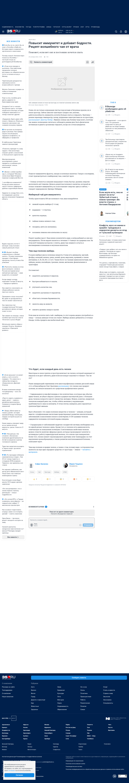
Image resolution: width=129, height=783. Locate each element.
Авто (33, 687)
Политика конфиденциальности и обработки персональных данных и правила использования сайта (95, 769)
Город (33, 697)
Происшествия (85, 697)
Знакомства (19, 27)
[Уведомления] (121, 31)
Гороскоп (56, 27)
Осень (32, 472)
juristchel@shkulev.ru (48, 762)
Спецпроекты (108, 703)
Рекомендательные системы (74, 766)
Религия (83, 706)
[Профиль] (125, 31)
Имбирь (56, 472)
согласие (11, 770)
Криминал (61, 690)
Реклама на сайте (8, 687)
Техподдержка (7, 690)
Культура (60, 693)
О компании (6, 693)
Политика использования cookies (75, 763)
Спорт (105, 687)
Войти (35, 525)
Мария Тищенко (76, 464)
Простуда (47, 472)
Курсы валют (67, 27)
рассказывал (63, 386)
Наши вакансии (7, 697)
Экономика (107, 700)
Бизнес (33, 690)
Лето (59, 697)
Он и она (83, 687)
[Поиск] (116, 31)
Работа (82, 700)
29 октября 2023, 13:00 (35, 57)
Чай (39, 472)
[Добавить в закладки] (87, 62)
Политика (83, 693)
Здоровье (34, 709)
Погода (28, 27)
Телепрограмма (39, 27)
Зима (59, 687)
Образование (62, 709)
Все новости (13, 41)
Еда (32, 703)
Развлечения (85, 703)
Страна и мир (108, 693)
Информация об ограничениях (74, 761)
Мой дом (60, 700)
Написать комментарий (43, 62)
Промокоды (95, 27)
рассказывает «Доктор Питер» (41, 120)
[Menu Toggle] (3, 31)
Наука (59, 703)
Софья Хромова (41, 464)
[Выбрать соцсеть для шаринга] (93, 62)
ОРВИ (65, 472)
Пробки (76, 27)
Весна (33, 693)
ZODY (82, 27)
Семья (82, 709)
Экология (106, 697)
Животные (35, 706)
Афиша (48, 27)
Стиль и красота (109, 690)
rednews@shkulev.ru (25, 760)
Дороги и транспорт (38, 700)
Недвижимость (8, 27)
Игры (87, 27)
